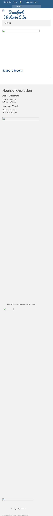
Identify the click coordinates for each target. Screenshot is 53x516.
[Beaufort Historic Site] (26, 14)
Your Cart (31, 2)
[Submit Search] (14, 6)
